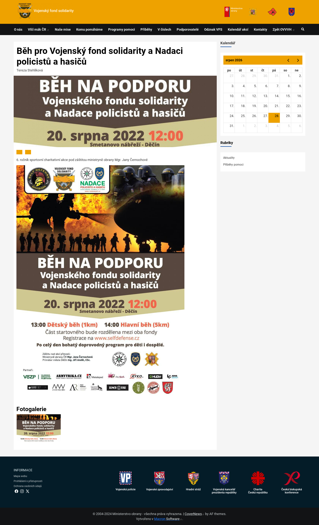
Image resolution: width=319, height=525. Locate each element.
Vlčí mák (37, 29)
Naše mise (63, 29)
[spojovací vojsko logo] (46, 12)
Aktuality (229, 157)
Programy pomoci (121, 29)
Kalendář (227, 43)
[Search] (302, 29)
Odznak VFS (213, 29)
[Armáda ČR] (253, 12)
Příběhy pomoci (233, 164)
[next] (298, 60)
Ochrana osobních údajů (28, 486)
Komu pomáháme (89, 29)
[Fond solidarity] (292, 12)
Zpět (282, 29)
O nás (18, 29)
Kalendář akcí (238, 29)
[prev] (288, 60)
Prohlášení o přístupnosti (28, 481)
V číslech (164, 29)
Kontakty (260, 29)
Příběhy (146, 29)
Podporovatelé (188, 29)
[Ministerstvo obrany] (233, 12)
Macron (167, 519)
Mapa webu (20, 476)
